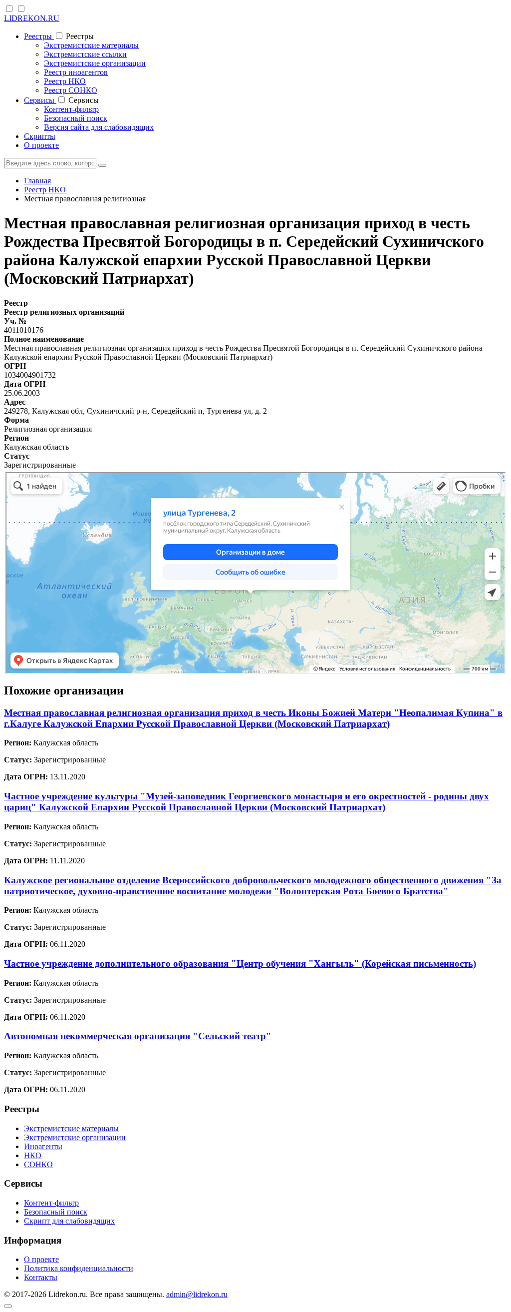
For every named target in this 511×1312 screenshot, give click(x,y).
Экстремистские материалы (91, 45)
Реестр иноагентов (76, 72)
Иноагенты (43, 1146)
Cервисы (40, 100)
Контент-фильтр (71, 109)
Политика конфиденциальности (78, 1268)
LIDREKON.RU (31, 18)
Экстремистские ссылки (85, 54)
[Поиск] (102, 165)
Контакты (40, 1277)
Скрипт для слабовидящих (69, 1221)
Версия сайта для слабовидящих (99, 127)
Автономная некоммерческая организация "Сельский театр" (137, 1036)
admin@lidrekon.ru (197, 1294)
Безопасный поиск (75, 118)
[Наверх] (8, 1306)
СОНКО (38, 1164)
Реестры (39, 36)
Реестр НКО (65, 81)
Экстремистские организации (95, 63)
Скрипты (39, 136)
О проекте (41, 145)
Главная (37, 180)
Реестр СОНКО (70, 90)
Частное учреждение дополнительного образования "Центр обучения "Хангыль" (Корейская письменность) (240, 963)
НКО (32, 1155)
